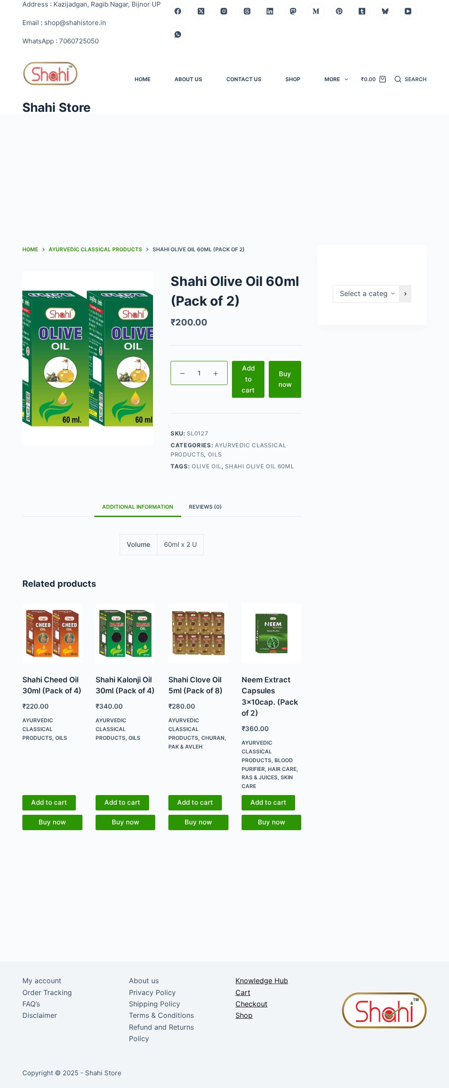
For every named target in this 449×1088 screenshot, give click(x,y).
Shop (292, 79)
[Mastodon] (293, 11)
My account (41, 980)
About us (188, 79)
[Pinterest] (339, 11)
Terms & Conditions (161, 1015)
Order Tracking (47, 992)
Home (142, 79)
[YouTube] (408, 11)
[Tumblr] (362, 11)
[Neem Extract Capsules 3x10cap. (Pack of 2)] (271, 633)
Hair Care (282, 769)
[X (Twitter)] (201, 11)
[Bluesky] (385, 11)
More (332, 79)
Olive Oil (206, 466)
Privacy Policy (152, 992)
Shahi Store (56, 107)
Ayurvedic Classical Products (37, 729)
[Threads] (247, 11)
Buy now (285, 379)
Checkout (251, 1003)
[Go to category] (405, 294)
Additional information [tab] (137, 506)
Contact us (243, 79)
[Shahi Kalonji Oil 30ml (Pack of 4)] (125, 633)
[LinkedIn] (270, 11)
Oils (215, 454)
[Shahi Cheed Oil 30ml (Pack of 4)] (52, 633)
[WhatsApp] (178, 34)
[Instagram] (224, 11)
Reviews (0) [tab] (205, 506)
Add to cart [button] (49, 802)
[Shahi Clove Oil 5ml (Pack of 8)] (198, 633)
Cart (242, 992)
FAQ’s (31, 1003)
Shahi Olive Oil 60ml (259, 466)
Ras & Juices (260, 777)
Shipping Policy (154, 1003)
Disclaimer (39, 1015)
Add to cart (248, 379)
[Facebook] (178, 11)
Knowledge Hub (261, 980)
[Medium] (316, 11)
